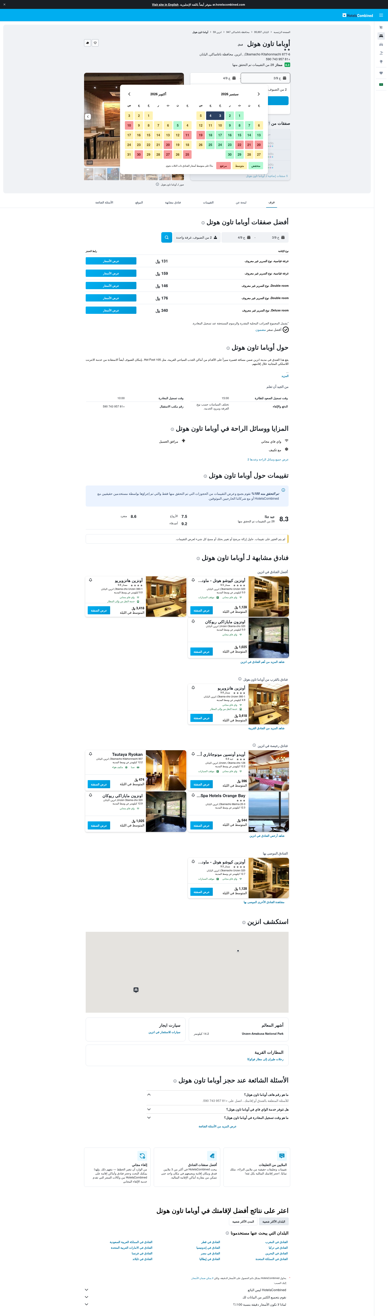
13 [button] (259, 135)
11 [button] (210, 125)
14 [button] (249, 135)
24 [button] (220, 144)
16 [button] (230, 135)
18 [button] (210, 135)
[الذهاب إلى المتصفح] (381, 61)
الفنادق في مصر (210, 1253)
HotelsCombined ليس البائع (267, 1289)
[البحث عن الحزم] (381, 53)
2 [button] (230, 115)
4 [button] (210, 115)
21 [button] (249, 144)
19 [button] (200, 135)
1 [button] (239, 115)
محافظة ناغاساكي (240, 32)
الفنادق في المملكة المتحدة (272, 1259)
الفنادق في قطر (210, 1242)
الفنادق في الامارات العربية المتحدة (131, 1247)
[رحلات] (381, 73)
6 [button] (259, 125)
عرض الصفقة (202, 610)
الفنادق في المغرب (276, 1242)
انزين (218, 32)
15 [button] (239, 135)
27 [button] (259, 154)
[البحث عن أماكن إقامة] (381, 36)
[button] (4, 4)
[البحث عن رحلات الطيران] (381, 27)
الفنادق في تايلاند (142, 1259)
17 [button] (220, 135)
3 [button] (220, 115)
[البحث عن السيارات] (381, 44)
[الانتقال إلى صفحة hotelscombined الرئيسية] (357, 15)
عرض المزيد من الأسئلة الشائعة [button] (217, 1126)
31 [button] (129, 154)
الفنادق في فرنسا (142, 1253)
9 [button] (230, 125)
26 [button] (200, 144)
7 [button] (249, 125)
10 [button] (220, 125)
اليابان (266, 32)
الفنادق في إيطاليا (209, 1259)
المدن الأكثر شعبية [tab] (243, 1221)
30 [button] (230, 154)
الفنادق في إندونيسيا (208, 1247)
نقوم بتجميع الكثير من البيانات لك (264, 1297)
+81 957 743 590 (278, 59)
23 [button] (230, 144)
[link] (262, 662)
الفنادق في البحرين (276, 1253)
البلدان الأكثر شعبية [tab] (274, 1221)
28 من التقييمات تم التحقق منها (253, 64)
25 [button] (210, 144)
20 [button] (259, 144)
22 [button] (239, 144)
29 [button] (239, 154)
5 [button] (201, 115)
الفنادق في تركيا (278, 1247)
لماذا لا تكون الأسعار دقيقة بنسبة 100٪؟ (259, 1304)
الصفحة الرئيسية (282, 32)
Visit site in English (165, 4)
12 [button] (200, 125)
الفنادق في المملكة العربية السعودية (131, 1242)
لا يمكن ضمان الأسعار (202, 1278)
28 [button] (249, 154)
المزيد (285, 376)
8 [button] (239, 125)
